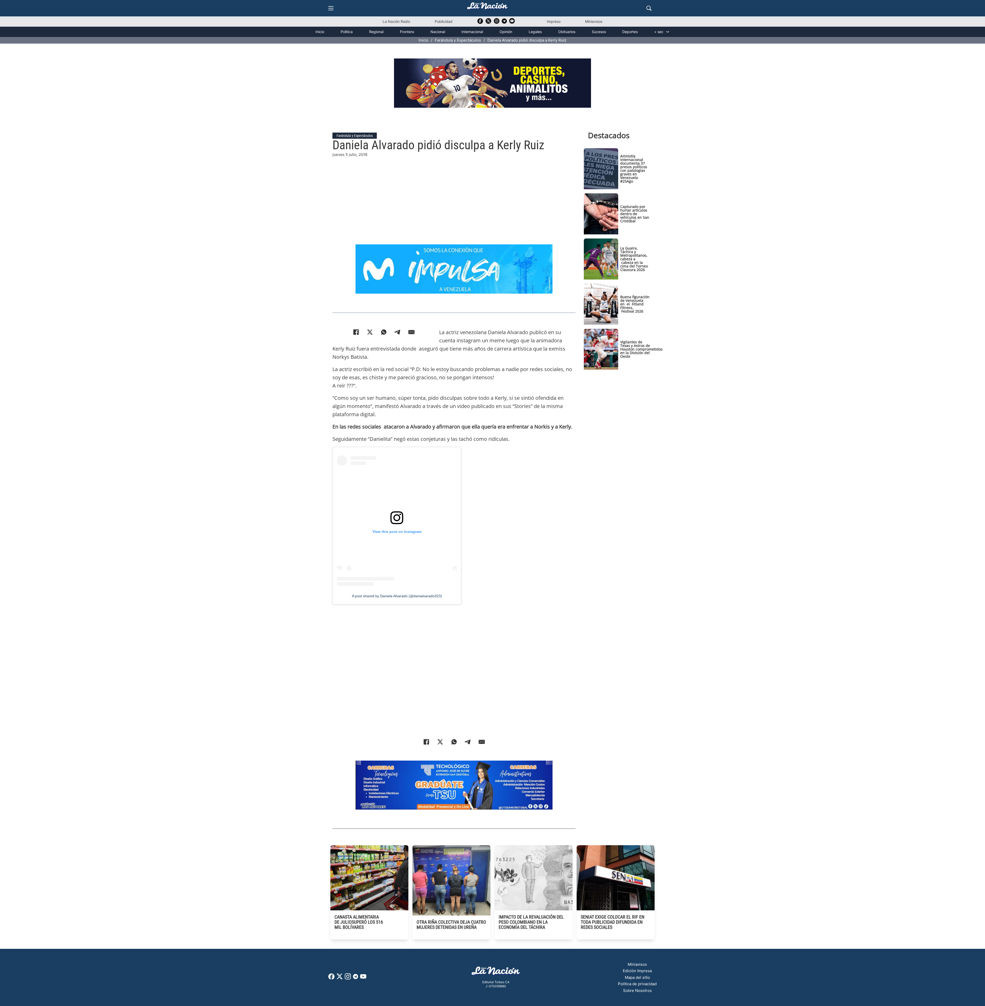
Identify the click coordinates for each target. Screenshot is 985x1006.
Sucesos (599, 31)
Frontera (407, 31)
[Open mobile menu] (330, 8)
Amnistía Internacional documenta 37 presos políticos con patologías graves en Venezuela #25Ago (633, 169)
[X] (370, 332)
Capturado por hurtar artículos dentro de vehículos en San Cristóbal (634, 213)
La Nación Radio (396, 21)
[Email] (411, 332)
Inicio (320, 31)
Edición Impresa (637, 970)
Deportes (630, 31)
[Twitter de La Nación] (488, 23)
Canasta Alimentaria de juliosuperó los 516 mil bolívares (358, 922)
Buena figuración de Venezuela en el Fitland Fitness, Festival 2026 (634, 304)
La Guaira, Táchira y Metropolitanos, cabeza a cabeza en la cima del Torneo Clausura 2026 (634, 259)
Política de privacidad (637, 983)
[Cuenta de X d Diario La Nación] (340, 978)
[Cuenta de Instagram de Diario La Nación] (348, 978)
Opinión (505, 31)
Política (347, 31)
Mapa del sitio (637, 977)
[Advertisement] (454, 194)
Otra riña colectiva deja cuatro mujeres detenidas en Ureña (451, 924)
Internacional (472, 31)
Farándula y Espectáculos (458, 40)
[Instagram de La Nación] (497, 23)
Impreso (553, 21)
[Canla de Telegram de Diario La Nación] (355, 977)
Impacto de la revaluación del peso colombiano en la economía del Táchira (531, 922)
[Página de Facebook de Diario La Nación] (331, 978)
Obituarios (566, 31)
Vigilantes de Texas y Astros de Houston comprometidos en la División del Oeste (641, 349)
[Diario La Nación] (487, 7)
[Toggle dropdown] (667, 32)
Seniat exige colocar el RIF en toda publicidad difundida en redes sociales (612, 922)
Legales (535, 31)
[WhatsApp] (384, 332)
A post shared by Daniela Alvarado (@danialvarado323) (397, 596)
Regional (376, 31)
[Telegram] (397, 332)
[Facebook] (356, 332)
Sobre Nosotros (637, 990)
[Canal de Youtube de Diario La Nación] (512, 23)
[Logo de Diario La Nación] (495, 972)
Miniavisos (593, 21)
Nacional (437, 31)
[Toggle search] (649, 8)
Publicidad (443, 21)
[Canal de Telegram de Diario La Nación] (504, 22)
